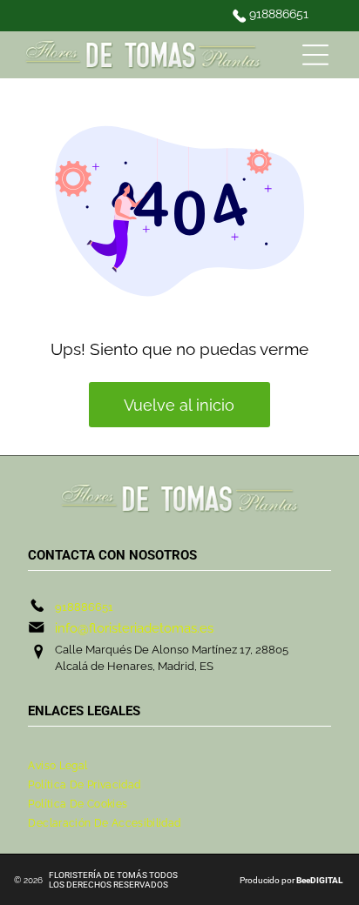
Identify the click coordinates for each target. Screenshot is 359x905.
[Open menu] (315, 55)
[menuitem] (179, 765)
